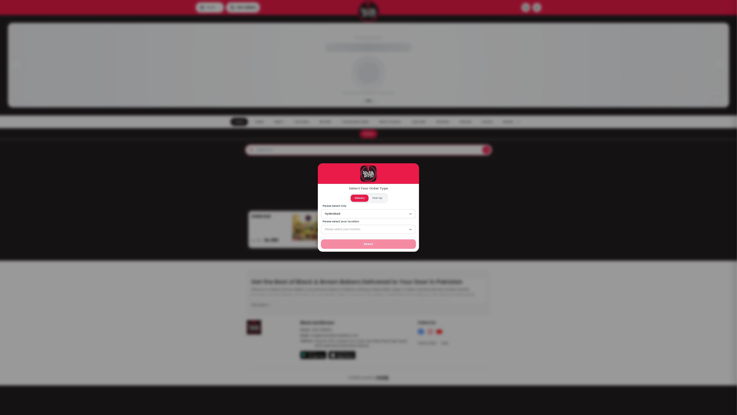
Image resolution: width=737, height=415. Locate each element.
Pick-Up (377, 198)
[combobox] (325, 214)
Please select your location (341, 221)
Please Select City (334, 206)
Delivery (360, 198)
